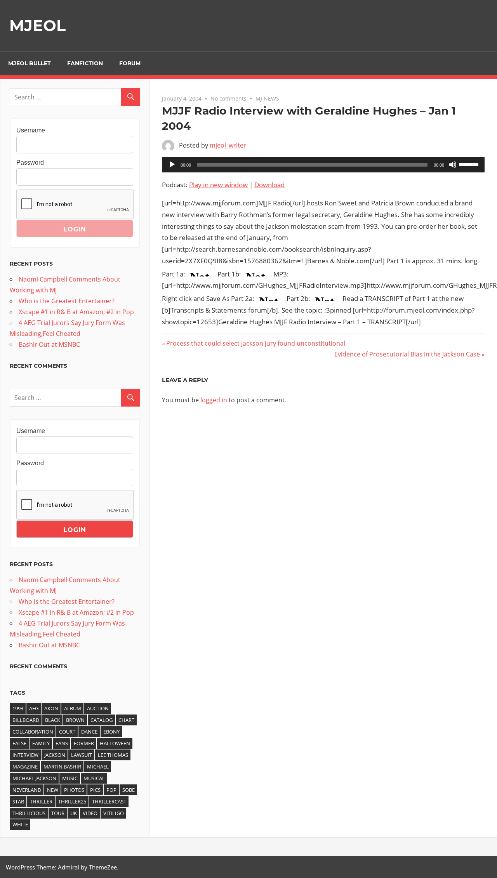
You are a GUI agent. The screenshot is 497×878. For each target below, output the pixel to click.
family (41, 743)
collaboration (32, 731)
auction (98, 708)
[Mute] (453, 165)
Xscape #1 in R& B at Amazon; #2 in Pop (76, 312)
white (20, 824)
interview (25, 754)
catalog (101, 719)
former (84, 743)
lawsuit (81, 754)
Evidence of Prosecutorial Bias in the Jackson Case (407, 354)
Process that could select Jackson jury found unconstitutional (255, 343)
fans (62, 743)
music (70, 778)
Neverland (26, 789)
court (67, 731)
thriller (41, 801)
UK (73, 813)
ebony (111, 731)
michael (98, 766)
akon (51, 708)
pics (95, 789)
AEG (33, 708)
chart (126, 719)
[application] (323, 164)
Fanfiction (85, 63)
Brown (75, 719)
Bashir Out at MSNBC (49, 344)
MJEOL (37, 25)
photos (74, 789)
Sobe (128, 789)
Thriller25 (72, 801)
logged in (213, 400)
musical (94, 778)
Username (30, 130)
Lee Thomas (113, 754)
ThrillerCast (109, 801)
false (19, 743)
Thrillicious (28, 813)
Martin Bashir (62, 766)
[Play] (172, 165)
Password (30, 162)
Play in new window (218, 184)
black (52, 719)
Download (269, 184)
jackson (54, 754)
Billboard (25, 719)
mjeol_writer (228, 145)
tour (57, 813)
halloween (115, 743)
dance (89, 731)
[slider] (470, 164)
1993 (17, 708)
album (72, 708)
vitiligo (113, 813)
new (52, 789)
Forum (130, 63)
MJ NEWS (267, 98)
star (18, 801)
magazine (25, 766)
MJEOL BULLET (29, 63)
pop (111, 789)
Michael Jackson (34, 778)
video (90, 813)
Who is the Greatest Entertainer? (67, 301)
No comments (228, 98)
